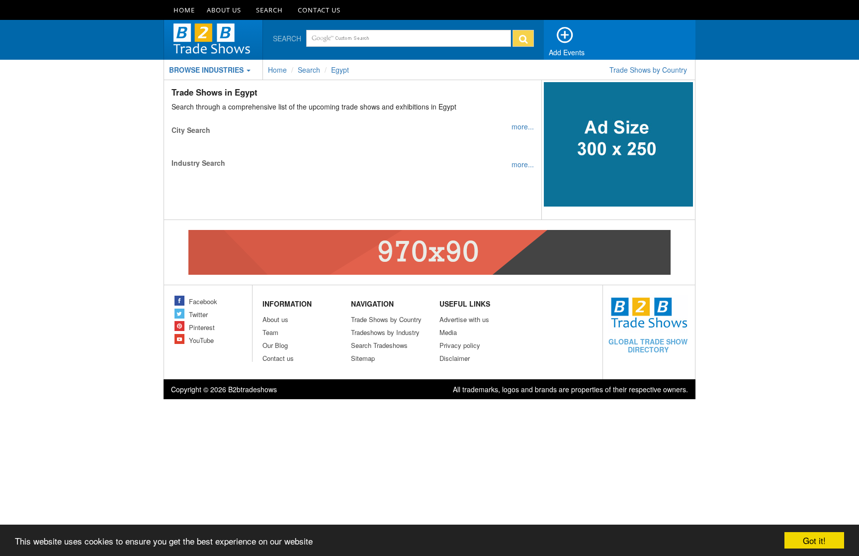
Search (269, 9)
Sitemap (363, 358)
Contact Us (319, 9)
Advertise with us (464, 319)
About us (275, 319)
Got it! (814, 540)
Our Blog (275, 345)
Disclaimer (454, 358)
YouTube (201, 340)
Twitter (198, 314)
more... (523, 126)
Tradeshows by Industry (385, 332)
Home (184, 9)
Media (448, 332)
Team (270, 332)
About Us (224, 9)
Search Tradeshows (379, 345)
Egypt (340, 70)
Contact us (278, 358)
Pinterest (202, 327)
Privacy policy (459, 345)
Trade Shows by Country (648, 70)
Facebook (203, 301)
